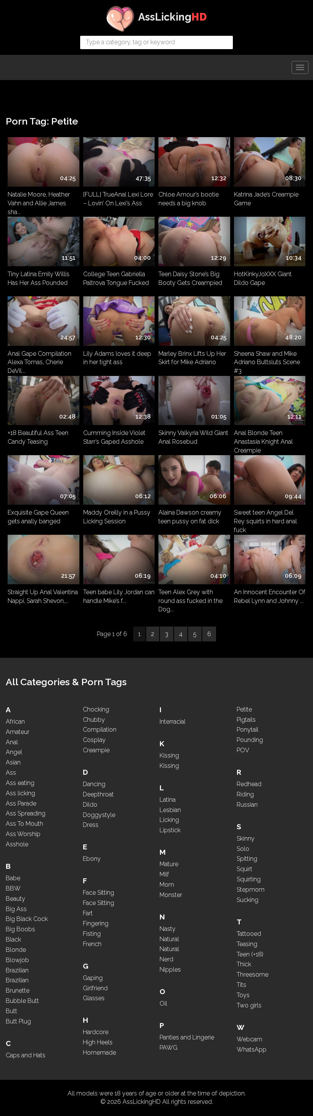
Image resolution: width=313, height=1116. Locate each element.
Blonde (16, 949)
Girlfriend (95, 988)
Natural (169, 939)
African (15, 721)
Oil (163, 1003)
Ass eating (20, 783)
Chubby (94, 719)
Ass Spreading (25, 813)
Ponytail (247, 729)
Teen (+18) (250, 954)
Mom (167, 884)
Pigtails (246, 719)
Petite (244, 709)
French (92, 944)
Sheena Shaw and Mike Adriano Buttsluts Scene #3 (267, 361)
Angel (14, 752)
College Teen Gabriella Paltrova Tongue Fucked (116, 278)
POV (243, 750)
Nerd (166, 959)
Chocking (96, 709)
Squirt (244, 869)
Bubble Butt (22, 1000)
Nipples (170, 969)
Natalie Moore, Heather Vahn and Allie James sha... (39, 202)
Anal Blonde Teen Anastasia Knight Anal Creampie (263, 440)
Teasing (247, 944)
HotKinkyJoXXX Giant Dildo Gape (263, 278)
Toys (243, 995)
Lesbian (170, 810)
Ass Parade (21, 803)
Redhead (249, 784)
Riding (245, 794)
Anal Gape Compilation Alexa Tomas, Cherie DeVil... (39, 361)
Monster (171, 895)
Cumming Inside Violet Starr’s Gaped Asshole (114, 437)
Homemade (99, 1052)
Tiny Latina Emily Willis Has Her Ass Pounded (38, 278)
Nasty (168, 928)
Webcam (249, 1039)
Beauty (15, 898)
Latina (168, 799)
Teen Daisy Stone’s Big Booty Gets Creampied (190, 278)
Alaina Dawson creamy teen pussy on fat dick (189, 517)
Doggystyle (99, 815)
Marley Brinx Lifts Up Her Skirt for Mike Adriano (192, 358)
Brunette (17, 990)
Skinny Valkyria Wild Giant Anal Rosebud (193, 437)
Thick (244, 964)
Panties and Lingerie (187, 1037)
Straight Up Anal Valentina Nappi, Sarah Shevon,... (43, 596)
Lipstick (170, 830)
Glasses (94, 998)
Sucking (247, 899)
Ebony (92, 858)
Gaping (93, 978)
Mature (169, 864)
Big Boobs (20, 929)
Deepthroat (98, 794)
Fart (88, 913)
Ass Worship (23, 834)
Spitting (247, 858)
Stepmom (251, 889)
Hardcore (95, 1032)
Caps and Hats (25, 1055)
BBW (13, 888)
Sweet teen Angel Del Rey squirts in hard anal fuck (265, 520)
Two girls (249, 1005)
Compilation (99, 729)
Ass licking (20, 793)
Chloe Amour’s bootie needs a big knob (188, 199)
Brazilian (17, 970)
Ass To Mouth (24, 823)
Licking (169, 819)
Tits (241, 984)
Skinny (246, 838)
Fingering (95, 923)
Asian (13, 762)
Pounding (250, 739)
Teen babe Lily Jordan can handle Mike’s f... (119, 596)
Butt (11, 1011)
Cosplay (94, 739)
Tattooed (249, 933)
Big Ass (16, 909)
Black (13, 939)
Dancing (94, 784)
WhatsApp (251, 1049)
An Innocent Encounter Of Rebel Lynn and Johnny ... (269, 596)
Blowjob (17, 960)
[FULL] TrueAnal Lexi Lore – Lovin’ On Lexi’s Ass (118, 199)
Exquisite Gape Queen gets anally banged (38, 517)
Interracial (173, 721)
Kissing (169, 755)
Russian (247, 804)
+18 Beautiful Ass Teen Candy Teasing (38, 437)
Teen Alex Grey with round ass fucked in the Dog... (190, 599)
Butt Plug (18, 1021)
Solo (243, 848)
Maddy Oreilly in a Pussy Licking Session (116, 517)
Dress (90, 824)
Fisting (92, 933)
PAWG (168, 1047)
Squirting (249, 879)
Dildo (90, 804)
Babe (13, 878)
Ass (11, 772)
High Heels (98, 1042)
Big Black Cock (27, 919)
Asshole (17, 844)
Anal (12, 742)
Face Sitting (98, 892)
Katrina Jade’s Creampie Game (266, 199)
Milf (164, 874)
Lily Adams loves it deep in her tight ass (117, 358)
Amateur (17, 731)
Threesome (252, 974)
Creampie (96, 750)
